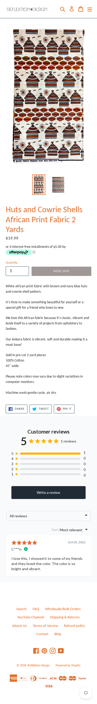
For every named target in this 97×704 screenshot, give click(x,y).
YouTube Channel (30, 617)
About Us (19, 626)
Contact (42, 634)
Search (21, 609)
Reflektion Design (39, 665)
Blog (57, 634)
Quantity (12, 262)
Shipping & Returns (65, 617)
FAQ (36, 609)
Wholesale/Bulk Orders (63, 609)
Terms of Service (45, 626)
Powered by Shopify (68, 665)
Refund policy (74, 626)
